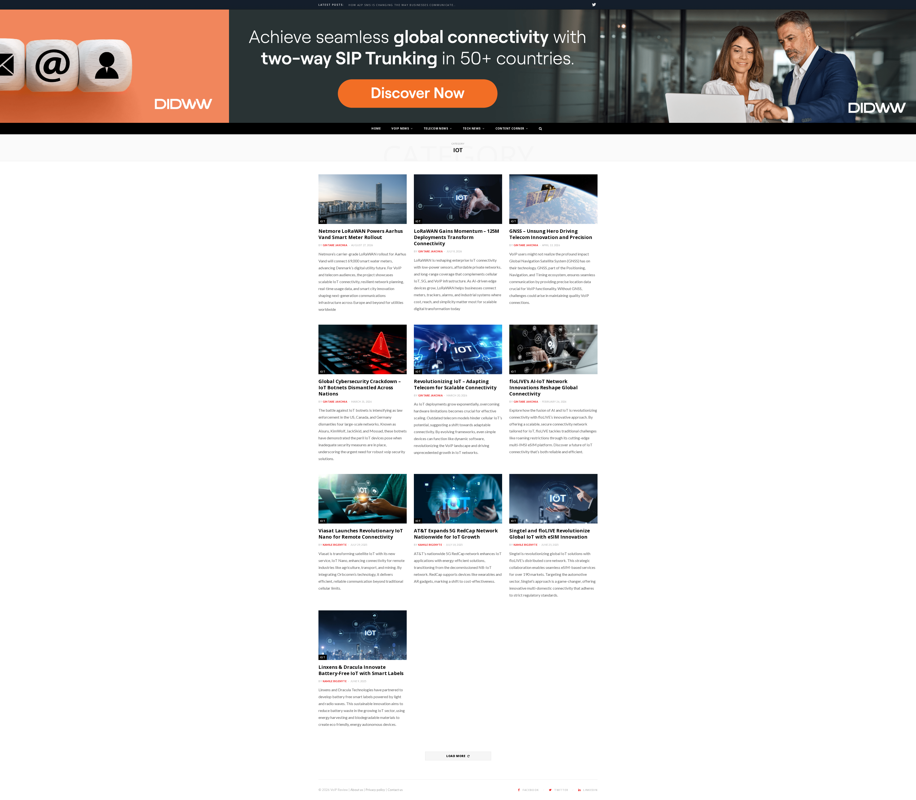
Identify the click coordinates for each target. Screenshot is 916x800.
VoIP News (400, 128)
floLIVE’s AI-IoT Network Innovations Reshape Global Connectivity (543, 387)
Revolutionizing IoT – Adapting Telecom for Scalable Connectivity (455, 384)
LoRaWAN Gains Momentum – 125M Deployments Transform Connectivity (456, 237)
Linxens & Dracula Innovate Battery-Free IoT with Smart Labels (361, 670)
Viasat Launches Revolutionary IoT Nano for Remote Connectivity (360, 533)
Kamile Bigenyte (335, 544)
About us (356, 790)
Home (376, 128)
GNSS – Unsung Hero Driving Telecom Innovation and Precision (550, 234)
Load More (456, 756)
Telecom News (436, 128)
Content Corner (509, 128)
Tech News (472, 128)
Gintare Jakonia (335, 245)
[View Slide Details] (572, 66)
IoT (322, 221)
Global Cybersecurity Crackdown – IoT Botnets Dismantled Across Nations (359, 387)
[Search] (539, 128)
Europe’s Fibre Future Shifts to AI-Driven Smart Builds (398, 5)
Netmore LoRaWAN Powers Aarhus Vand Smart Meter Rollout (360, 234)
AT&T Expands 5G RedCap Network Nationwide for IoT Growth (456, 533)
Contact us (395, 790)
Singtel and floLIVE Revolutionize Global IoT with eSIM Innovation (549, 533)
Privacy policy (375, 790)
